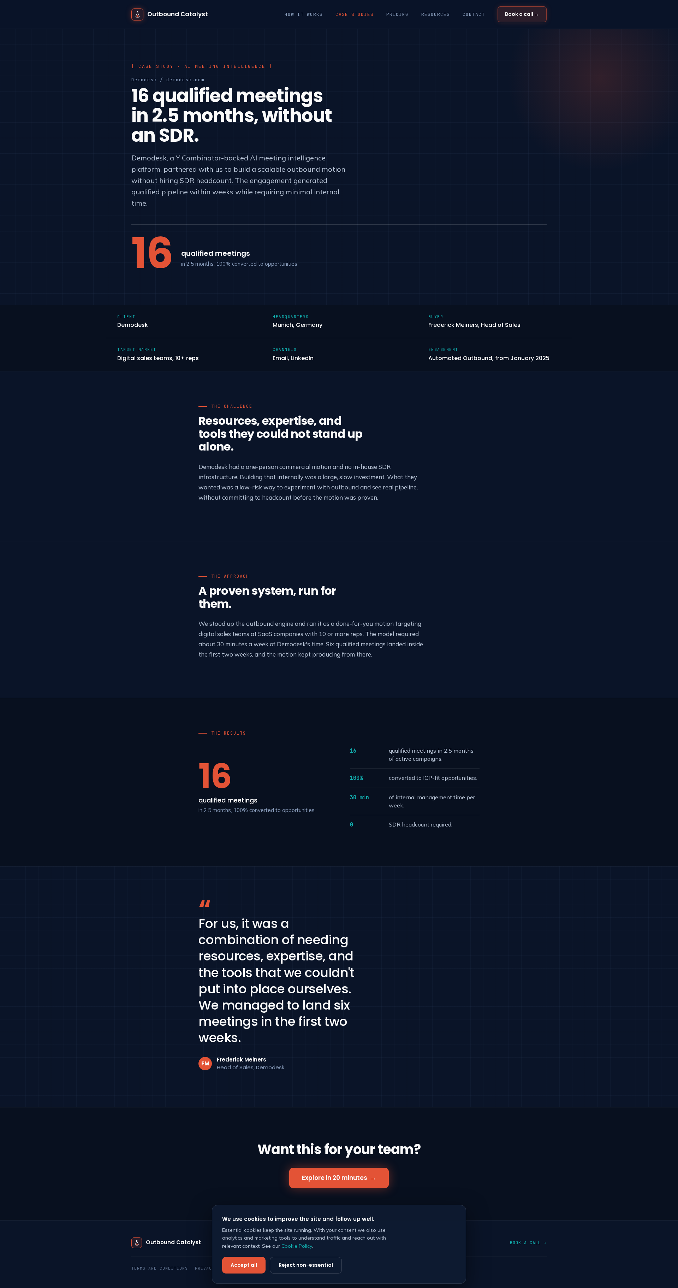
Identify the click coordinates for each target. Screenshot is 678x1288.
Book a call (522, 14)
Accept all (244, 1265)
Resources (435, 14)
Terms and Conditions (159, 1268)
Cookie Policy (296, 1246)
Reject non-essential (306, 1265)
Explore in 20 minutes (339, 1178)
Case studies (354, 14)
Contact (474, 14)
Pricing (397, 14)
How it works (304, 14)
